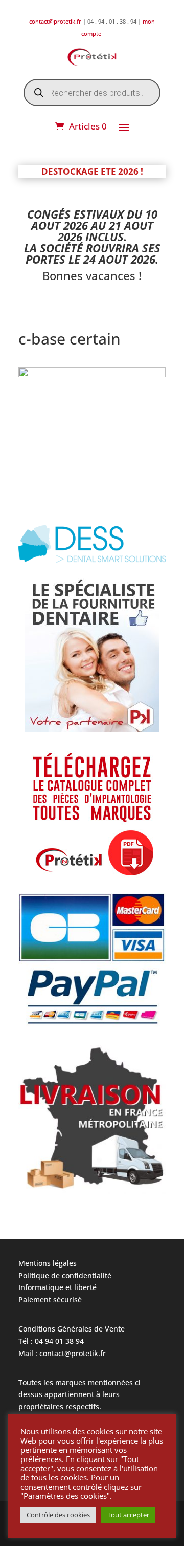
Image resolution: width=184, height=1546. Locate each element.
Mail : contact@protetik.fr (62, 1353)
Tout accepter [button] (128, 1514)
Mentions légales (47, 1263)
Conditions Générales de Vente (71, 1329)
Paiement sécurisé (50, 1299)
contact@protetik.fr (56, 21)
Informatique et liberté (57, 1287)
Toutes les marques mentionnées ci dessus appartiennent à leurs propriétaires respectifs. (79, 1395)
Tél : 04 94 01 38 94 (51, 1341)
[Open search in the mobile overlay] (92, 93)
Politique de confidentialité (64, 1275)
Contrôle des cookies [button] (58, 1514)
